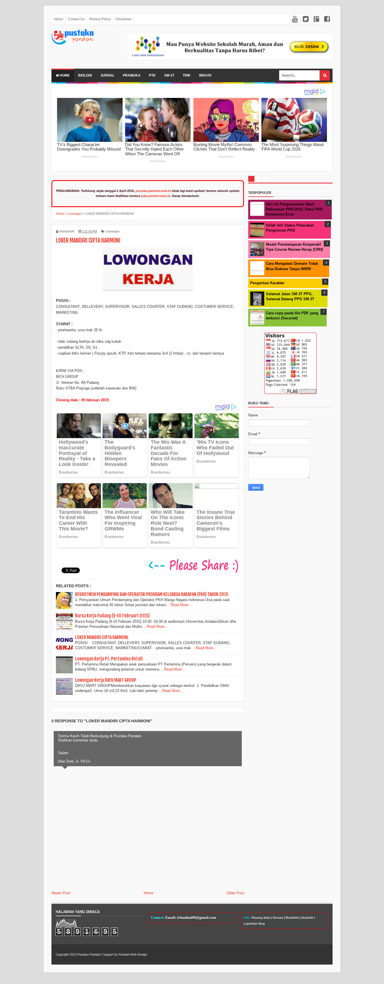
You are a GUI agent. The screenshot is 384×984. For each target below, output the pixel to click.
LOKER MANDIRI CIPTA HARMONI (101, 637)
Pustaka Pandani (88, 954)
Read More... (181, 605)
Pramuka (132, 75)
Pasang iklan (261, 917)
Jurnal (107, 75)
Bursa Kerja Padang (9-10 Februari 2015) (112, 615)
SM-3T (169, 75)
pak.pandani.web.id (155, 196)
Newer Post (60, 893)
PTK (152, 75)
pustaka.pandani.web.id (153, 190)
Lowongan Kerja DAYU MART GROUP (105, 680)
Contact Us (76, 19)
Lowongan (112, 231)
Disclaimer (124, 19)
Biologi (85, 75)
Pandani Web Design (133, 954)
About (58, 19)
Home (64, 75)
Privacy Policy (100, 19)
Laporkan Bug (254, 923)
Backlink (292, 917)
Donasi (278, 917)
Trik (187, 75)
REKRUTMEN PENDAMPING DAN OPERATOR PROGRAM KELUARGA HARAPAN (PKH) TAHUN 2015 (151, 594)
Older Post (235, 893)
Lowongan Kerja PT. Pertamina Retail (109, 659)
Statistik (307, 917)
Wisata (205, 75)
